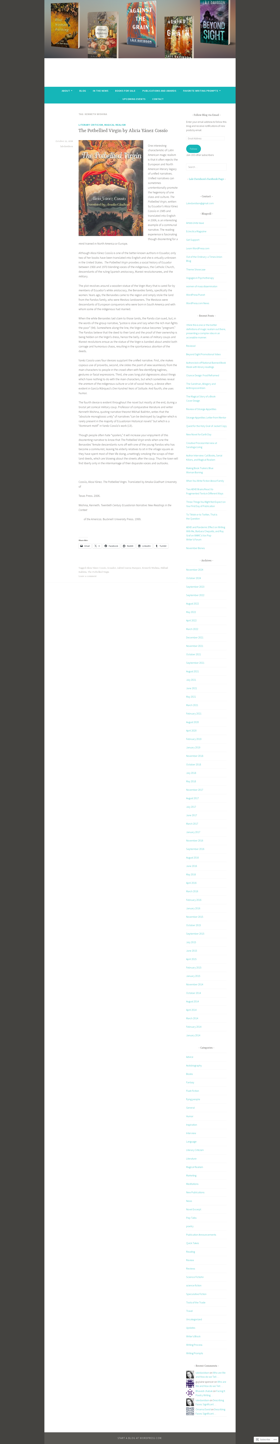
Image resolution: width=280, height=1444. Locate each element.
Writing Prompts (194, 1353)
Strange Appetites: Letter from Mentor (206, 417)
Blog (82, 90)
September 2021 (195, 662)
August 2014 (192, 1001)
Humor (189, 1116)
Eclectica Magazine (196, 231)
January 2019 (193, 747)
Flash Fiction (192, 1090)
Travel (189, 1310)
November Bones (195, 548)
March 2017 (192, 823)
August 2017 (192, 798)
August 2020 (192, 722)
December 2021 (194, 637)
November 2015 (194, 916)
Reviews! (191, 345)
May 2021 (191, 696)
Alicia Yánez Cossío (96, 568)
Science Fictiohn (195, 1277)
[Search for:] (206, 167)
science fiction (193, 1285)
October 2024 (193, 578)
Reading (190, 1251)
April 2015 (191, 959)
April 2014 (191, 1009)
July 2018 (191, 772)
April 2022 (191, 620)
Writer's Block (193, 1336)
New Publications (195, 1192)
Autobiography (194, 1065)
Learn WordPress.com (197, 248)
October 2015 (193, 925)
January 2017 (193, 832)
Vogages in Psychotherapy (200, 277)
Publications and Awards (159, 90)
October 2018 (193, 764)
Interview (191, 1133)
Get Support (192, 239)
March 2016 (192, 891)
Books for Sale (125, 90)
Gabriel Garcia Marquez (129, 568)
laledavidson (66, 146)
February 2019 (193, 739)
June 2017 (191, 815)
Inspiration (191, 1124)
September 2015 (195, 933)
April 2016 (191, 882)
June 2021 (191, 688)
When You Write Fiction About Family (205, 480)
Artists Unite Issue (195, 222)
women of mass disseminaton (201, 286)
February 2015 (193, 967)
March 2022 (192, 629)
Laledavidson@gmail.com (200, 203)
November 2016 (194, 840)
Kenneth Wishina (150, 568)
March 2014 (192, 1018)
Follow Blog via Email (206, 115)
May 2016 (191, 874)
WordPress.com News (197, 303)
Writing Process (194, 1344)
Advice (189, 1056)
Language (191, 1141)
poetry (189, 1226)
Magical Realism (115, 124)
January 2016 (193, 908)
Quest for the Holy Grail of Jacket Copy (206, 426)
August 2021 (192, 671)
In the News (100, 90)
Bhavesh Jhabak (204, 1391)
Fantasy (190, 1082)
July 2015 (191, 942)
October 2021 (193, 654)
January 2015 (193, 976)
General (190, 1107)
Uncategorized (194, 1319)
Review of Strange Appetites (201, 409)
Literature (191, 1158)
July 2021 (191, 679)
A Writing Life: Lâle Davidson (140, 69)
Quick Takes (192, 1243)
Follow (193, 148)
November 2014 (194, 984)
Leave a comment (88, 576)
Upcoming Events (134, 99)
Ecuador (111, 568)
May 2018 (191, 781)
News (189, 1200)
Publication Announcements (201, 1234)
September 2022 (195, 595)
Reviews (190, 1268)
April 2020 (191, 730)
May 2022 (191, 612)
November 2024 (194, 569)
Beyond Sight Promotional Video (203, 354)
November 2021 (194, 645)
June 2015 (191, 950)
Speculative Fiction (196, 1294)
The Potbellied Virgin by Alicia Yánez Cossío (123, 130)
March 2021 (192, 705)
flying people (193, 1099)
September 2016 (195, 849)
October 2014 (193, 993)
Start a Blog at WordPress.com (140, 1438)
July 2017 (191, 806)
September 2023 (195, 586)
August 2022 (192, 603)
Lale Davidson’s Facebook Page (206, 179)
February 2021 (193, 713)
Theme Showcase (195, 269)
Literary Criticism (91, 124)
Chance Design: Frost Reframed (202, 375)
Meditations (192, 1183)
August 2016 (192, 857)
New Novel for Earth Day (198, 434)
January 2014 (193, 1035)
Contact (158, 99)
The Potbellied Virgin (98, 572)
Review (190, 1260)
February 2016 (193, 899)
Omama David (203, 1409)
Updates (190, 1327)
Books (189, 1073)
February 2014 (193, 1026)
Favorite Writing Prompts (200, 90)
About (66, 90)
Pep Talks (191, 1217)
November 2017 (194, 789)
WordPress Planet (195, 294)
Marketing (191, 1175)
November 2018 (194, 755)
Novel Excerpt (193, 1209)
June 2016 (191, 866)
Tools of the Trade (195, 1302)
